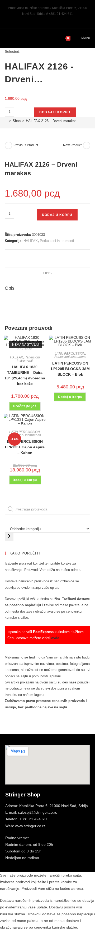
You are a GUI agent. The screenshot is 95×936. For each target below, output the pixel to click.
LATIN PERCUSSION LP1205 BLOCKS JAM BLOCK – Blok (70, 368)
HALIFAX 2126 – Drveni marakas (51, 121)
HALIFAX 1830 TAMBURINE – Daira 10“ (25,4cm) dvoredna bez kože (24, 375)
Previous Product (25, 145)
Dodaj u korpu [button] (70, 397)
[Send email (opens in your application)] (53, 19)
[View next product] (86, 145)
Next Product (72, 145)
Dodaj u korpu (54, 112)
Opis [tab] (47, 273)
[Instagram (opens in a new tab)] (48, 19)
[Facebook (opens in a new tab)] (42, 19)
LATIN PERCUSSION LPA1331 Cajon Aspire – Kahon (25, 447)
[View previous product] (8, 145)
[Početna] (6, 121)
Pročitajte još (25, 406)
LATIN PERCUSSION (70, 354)
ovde (55, 638)
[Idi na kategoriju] (9, 537)
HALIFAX (30, 241)
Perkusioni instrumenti (57, 241)
